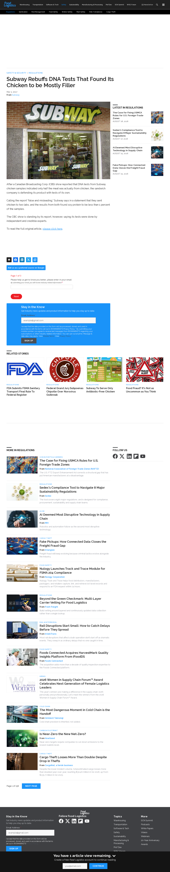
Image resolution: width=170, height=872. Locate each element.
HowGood (50, 738)
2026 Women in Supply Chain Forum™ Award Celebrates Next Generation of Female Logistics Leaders (74, 683)
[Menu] (163, 4)
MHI (47, 523)
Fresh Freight (51, 607)
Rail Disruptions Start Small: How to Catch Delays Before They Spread (75, 627)
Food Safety (46, 565)
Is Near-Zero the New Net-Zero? (63, 734)
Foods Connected (54, 661)
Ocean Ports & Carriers (51, 457)
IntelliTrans (50, 634)
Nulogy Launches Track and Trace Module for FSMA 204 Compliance (72, 570)
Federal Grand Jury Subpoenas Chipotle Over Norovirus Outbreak (64, 391)
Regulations (36, 73)
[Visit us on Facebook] (115, 456)
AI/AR (42, 511)
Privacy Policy (65, 336)
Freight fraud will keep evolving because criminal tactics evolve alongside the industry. (74, 555)
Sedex (48, 496)
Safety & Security (16, 73)
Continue (98, 866)
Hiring (42, 676)
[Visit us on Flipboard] (136, 456)
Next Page (31, 786)
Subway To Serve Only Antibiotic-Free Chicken (100, 390)
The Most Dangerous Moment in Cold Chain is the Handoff (75, 712)
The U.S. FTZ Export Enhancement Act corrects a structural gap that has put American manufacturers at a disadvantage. (74, 474)
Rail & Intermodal (48, 622)
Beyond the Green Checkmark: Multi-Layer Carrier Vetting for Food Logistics (70, 600)
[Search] (156, 4)
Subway (16, 95)
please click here (52, 228)
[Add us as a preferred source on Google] (34, 259)
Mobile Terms (48, 336)
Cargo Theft (46, 538)
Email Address (28, 315)
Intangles (50, 550)
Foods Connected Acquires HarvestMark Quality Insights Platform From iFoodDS (74, 654)
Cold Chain (45, 706)
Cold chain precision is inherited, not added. (60, 721)
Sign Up (29, 340)
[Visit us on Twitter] (122, 456)
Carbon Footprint (49, 730)
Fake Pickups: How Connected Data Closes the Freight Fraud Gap (129, 168)
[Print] (9, 259)
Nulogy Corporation (55, 577)
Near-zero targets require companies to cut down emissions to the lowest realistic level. (71, 743)
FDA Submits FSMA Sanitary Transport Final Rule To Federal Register (23, 391)
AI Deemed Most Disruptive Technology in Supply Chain (127, 149)
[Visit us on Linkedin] (129, 456)
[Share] (15, 259)
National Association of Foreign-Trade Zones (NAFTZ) (72, 469)
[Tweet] (28, 259)
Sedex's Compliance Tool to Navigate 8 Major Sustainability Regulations (130, 133)
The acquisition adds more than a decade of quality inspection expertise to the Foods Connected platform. (75, 666)
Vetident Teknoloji (54, 718)
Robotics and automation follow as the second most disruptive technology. (69, 528)
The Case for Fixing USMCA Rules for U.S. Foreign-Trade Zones (128, 115)
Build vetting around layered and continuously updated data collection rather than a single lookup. (73, 612)
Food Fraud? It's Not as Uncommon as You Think (141, 390)
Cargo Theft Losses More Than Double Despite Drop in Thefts (73, 759)
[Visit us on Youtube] (142, 456)
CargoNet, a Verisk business (59, 765)
